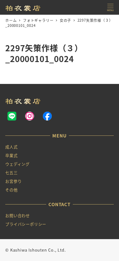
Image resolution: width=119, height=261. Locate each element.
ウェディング (17, 164)
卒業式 (11, 155)
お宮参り (13, 181)
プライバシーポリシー (25, 224)
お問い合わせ (17, 215)
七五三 (11, 172)
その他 (11, 190)
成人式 (11, 147)
